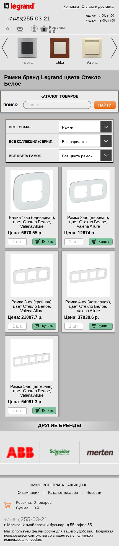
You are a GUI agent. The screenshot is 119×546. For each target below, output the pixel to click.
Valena (92, 62)
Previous (4, 48)
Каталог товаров (63, 492)
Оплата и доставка (97, 6)
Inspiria (27, 62)
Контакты (71, 6)
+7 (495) (28, 19)
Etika (60, 62)
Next (114, 48)
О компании (29, 492)
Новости (93, 492)
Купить (47, 241)
